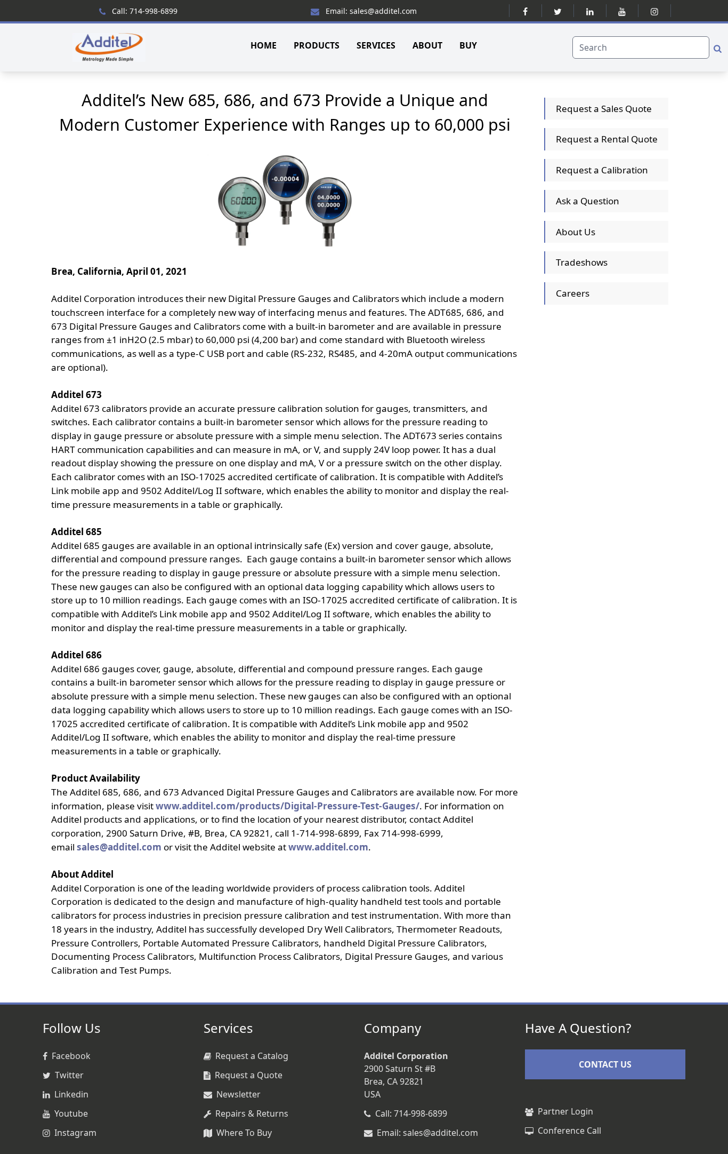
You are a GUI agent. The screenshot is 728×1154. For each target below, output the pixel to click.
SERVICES (376, 45)
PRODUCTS (316, 45)
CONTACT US (605, 1064)
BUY (468, 45)
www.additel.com (328, 847)
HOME (263, 45)
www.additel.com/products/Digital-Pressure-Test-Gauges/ (287, 806)
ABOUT (427, 45)
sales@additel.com (119, 847)
